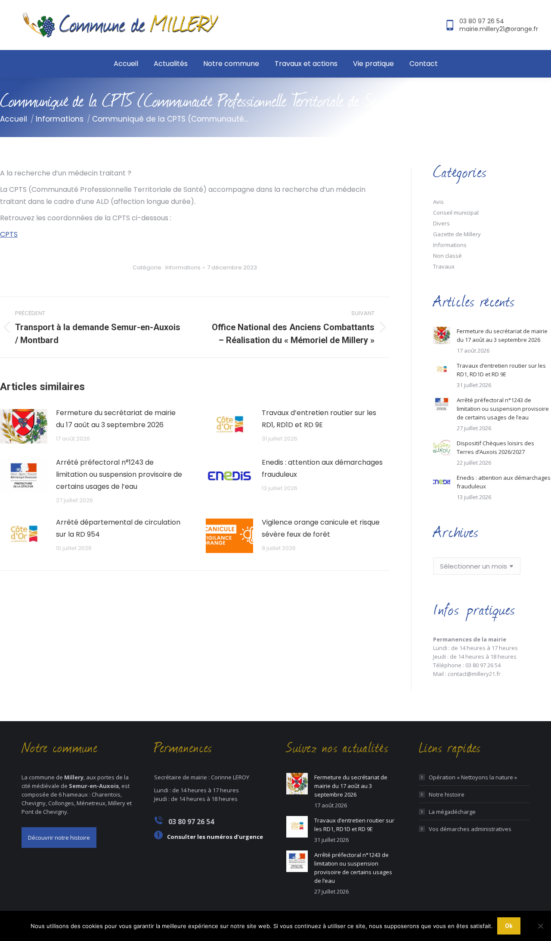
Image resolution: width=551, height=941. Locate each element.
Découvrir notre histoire (59, 837)
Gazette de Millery (457, 234)
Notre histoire (446, 794)
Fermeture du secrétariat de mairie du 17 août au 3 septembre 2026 (116, 419)
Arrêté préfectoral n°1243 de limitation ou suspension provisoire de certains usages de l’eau (119, 474)
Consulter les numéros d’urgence (215, 837)
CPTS (9, 234)
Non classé (447, 255)
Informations (183, 267)
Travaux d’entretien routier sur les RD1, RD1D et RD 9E (319, 419)
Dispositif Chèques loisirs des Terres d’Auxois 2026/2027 (495, 447)
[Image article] (23, 426)
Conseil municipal (456, 212)
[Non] (540, 926)
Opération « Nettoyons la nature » (473, 777)
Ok (509, 925)
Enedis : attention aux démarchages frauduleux (322, 468)
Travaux (444, 266)
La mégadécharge (452, 812)
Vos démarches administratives (470, 829)
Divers (441, 223)
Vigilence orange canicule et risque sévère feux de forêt (321, 528)
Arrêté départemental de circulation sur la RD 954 (118, 528)
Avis (438, 202)
